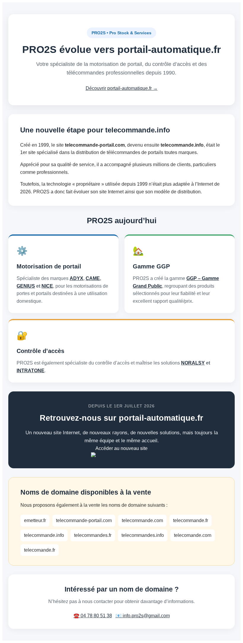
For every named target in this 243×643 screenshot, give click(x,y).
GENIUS (26, 286)
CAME (93, 278)
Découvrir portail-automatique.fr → (122, 88)
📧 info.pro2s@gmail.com (143, 615)
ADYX (76, 278)
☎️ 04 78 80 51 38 (92, 615)
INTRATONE (30, 370)
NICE (47, 286)
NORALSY (193, 362)
